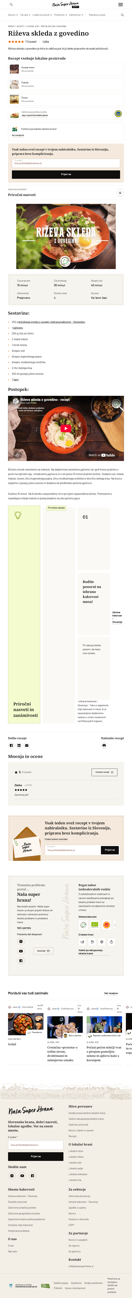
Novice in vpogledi (78, 1240)
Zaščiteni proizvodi (78, 1125)
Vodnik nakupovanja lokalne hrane (86, 1119)
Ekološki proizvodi (17, 1202)
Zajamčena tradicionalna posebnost (26, 1219)
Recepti (20, 26)
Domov (11, 26)
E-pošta (19, 161)
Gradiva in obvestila (79, 1219)
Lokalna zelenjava (78, 1174)
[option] (66, 236)
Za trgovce (74, 1246)
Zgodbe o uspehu (77, 1208)
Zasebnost (76, 1283)
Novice (72, 1213)
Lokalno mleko (76, 1157)
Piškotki (58, 1288)
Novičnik (41, 951)
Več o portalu (24, 928)
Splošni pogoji (61, 1283)
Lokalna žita (75, 1180)
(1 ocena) (31, 41)
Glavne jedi (33, 26)
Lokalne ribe (75, 1163)
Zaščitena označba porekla (22, 1208)
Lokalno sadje (76, 1168)
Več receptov (111, 993)
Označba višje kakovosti (20, 1225)
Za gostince (75, 1251)
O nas (11, 1246)
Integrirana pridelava (18, 1231)
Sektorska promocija (79, 1196)
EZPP (71, 1225)
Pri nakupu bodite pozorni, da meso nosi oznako (92, 649)
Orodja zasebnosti (93, 1283)
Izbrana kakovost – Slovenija (22, 1196)
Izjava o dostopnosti (75, 1288)
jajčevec (18, 327)
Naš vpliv (12, 1251)
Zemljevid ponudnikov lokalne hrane (87, 1113)
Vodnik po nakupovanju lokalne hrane (91, 952)
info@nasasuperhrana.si (81, 1266)
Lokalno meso (76, 1151)
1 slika (46, 41)
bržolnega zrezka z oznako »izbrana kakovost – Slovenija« (52, 322)
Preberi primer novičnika (56, 839)
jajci (16, 379)
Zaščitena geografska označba (24, 1213)
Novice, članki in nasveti (81, 1130)
